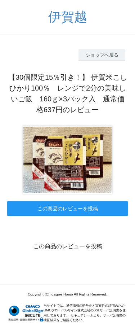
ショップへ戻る (102, 55)
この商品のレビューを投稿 (67, 208)
